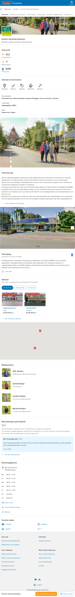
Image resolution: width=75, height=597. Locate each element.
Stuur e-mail (9, 503)
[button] (35, 348)
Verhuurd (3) (20, 288)
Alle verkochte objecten (13, 319)
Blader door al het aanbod (10, 545)
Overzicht (5, 14)
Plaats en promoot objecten (11, 558)
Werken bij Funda (45, 558)
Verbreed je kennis (8, 566)
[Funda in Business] (13, 3)
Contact (41, 566)
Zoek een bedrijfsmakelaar (11, 541)
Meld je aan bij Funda (9, 554)
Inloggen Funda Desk (9, 570)
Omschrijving (31, 15)
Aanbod (49, 15)
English (39, 585)
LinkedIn (8, 529)
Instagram (44, 524)
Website (7, 512)
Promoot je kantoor (8, 562)
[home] (1, 9)
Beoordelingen (69, 15)
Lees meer (8, 271)
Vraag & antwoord (45, 541)
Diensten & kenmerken (17, 15)
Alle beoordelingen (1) (12, 455)
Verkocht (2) (7, 288)
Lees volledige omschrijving (14, 203)
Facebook (8, 524)
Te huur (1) (31, 288)
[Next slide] (72, 227)
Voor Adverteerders (45, 562)
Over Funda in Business (47, 554)
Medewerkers (58, 15)
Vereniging (41, 15)
